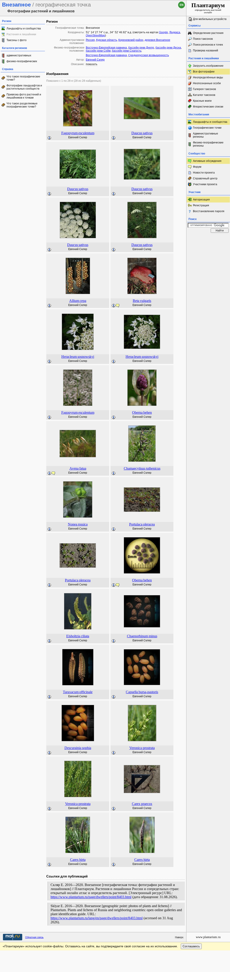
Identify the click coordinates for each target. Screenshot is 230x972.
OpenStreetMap (95, 35)
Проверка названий (205, 50)
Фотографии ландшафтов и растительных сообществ (24, 87)
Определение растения (208, 33)
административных (19, 55)
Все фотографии (204, 71)
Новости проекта (204, 172)
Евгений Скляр (95, 59)
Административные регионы (205, 135)
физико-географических (22, 61)
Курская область (106, 40)
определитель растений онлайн (208, 8)
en (182, 5)
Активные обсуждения (207, 161)
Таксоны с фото (17, 40)
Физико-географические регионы (208, 144)
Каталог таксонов (204, 95)
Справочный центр (205, 178)
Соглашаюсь (191, 946)
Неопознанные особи (207, 83)
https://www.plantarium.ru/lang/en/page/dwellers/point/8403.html (97, 918)
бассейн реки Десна (168, 47)
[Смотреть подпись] (49, 138)
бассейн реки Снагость (126, 50)
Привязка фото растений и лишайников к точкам (24, 96)
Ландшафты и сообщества (24, 28)
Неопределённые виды (208, 77)
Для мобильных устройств (209, 19)
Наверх (179, 937)
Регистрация (201, 205)
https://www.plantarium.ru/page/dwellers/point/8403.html (91, 897)
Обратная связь (34, 937)
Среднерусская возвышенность (148, 55)
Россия (90, 40)
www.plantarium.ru (208, 937)
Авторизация (201, 199)
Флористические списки (208, 106)
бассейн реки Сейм (98, 50)
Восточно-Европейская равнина (106, 47)
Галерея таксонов (204, 89)
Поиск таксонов (203, 38)
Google (163, 32)
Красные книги (202, 100)
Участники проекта (205, 184)
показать (91, 64)
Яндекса (174, 32)
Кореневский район (130, 40)
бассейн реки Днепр (141, 47)
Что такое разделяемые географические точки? (22, 105)
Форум (197, 166)
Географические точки (207, 127)
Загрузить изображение (208, 65)
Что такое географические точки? (23, 78)
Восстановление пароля (208, 211)
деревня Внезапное (157, 40)
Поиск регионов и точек (208, 44)
